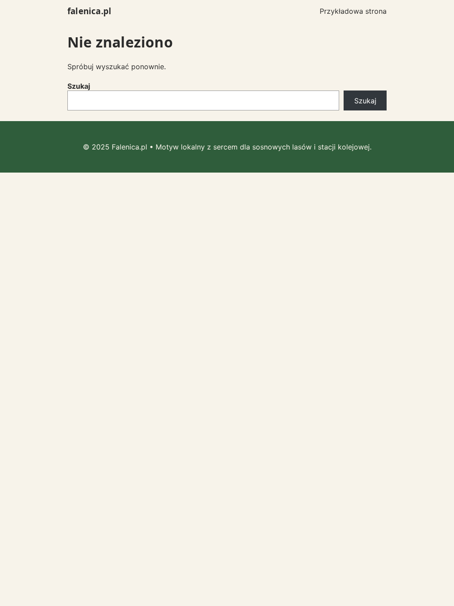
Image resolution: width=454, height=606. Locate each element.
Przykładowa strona (353, 11)
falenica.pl (89, 10)
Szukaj (78, 86)
